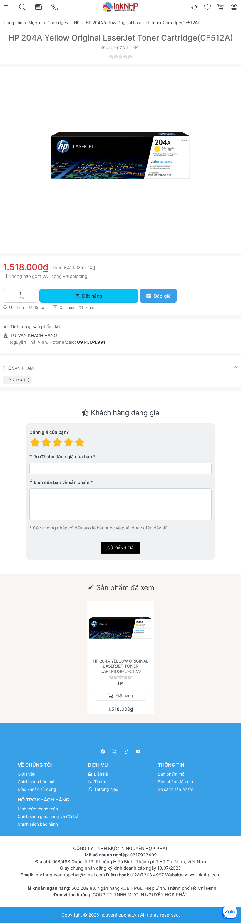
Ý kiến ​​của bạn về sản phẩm (59, 482)
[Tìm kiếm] (22, 7)
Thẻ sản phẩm (18, 368)
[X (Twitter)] (115, 752)
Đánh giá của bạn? (49, 432)
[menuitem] (17, 380)
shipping (78, 276)
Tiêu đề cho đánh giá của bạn (60, 456)
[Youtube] (139, 752)
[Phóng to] (120, 155)
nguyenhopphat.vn (119, 915)
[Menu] (6, 7)
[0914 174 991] (55, 7)
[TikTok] (126, 752)
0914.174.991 (91, 342)
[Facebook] (103, 752)
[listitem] (120, 155)
